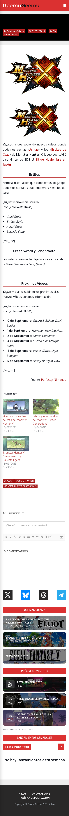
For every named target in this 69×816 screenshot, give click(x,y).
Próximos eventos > (34, 671)
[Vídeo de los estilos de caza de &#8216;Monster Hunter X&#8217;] (16, 406)
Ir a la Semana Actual (17, 746)
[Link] (41, 536)
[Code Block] (37, 536)
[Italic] (10, 536)
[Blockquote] (33, 536)
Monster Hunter (24, 481)
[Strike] (19, 536)
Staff (22, 794)
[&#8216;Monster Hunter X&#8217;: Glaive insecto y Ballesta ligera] (16, 443)
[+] (50, 536)
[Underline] (15, 536)
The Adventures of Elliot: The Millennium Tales (27, 621)
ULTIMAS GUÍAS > (34, 610)
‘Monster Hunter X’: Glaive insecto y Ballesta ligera (14, 456)
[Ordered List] (24, 536)
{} (46, 536)
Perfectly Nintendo (53, 379)
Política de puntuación (34, 797)
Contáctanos (41, 794)
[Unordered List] (28, 536)
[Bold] (6, 536)
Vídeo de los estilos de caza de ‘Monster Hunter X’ (15, 420)
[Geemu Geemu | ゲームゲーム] (21, 5)
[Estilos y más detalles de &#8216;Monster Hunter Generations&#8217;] (46, 406)
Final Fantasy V (17, 655)
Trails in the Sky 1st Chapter (27, 637)
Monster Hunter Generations (20, 486)
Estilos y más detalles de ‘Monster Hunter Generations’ (46, 420)
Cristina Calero (15, 31)
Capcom (8, 481)
